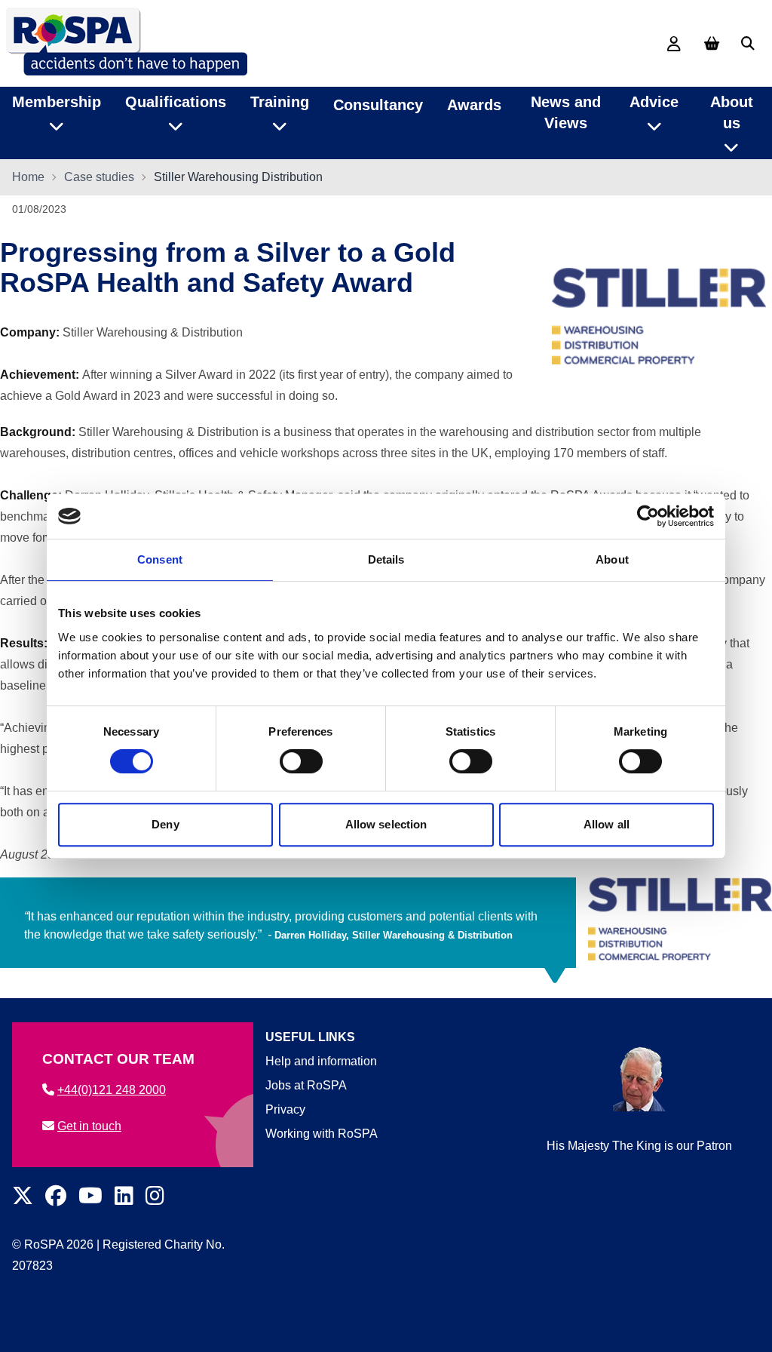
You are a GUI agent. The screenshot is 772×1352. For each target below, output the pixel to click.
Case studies (99, 177)
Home (28, 177)
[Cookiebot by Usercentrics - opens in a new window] (648, 516)
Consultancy (378, 105)
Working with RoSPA (321, 1133)
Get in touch (89, 1126)
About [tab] (612, 559)
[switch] (301, 761)
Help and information (321, 1061)
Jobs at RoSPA (306, 1085)
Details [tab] (386, 559)
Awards (474, 105)
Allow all (607, 824)
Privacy (285, 1109)
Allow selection (386, 824)
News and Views (566, 112)
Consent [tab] (159, 559)
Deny (165, 824)
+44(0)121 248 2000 (111, 1089)
